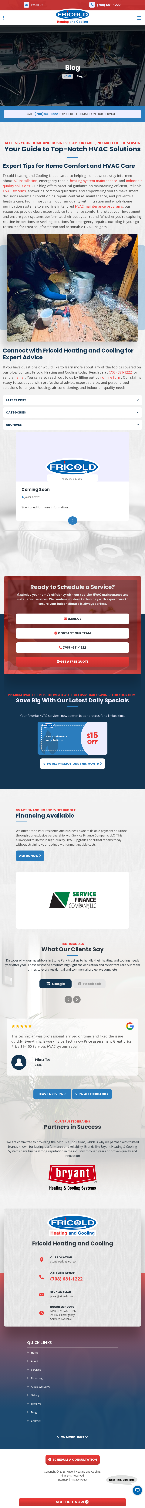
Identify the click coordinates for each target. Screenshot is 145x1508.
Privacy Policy (79, 1479)
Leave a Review (51, 1094)
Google (58, 983)
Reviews (36, 1404)
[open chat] (137, 1490)
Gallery (35, 1395)
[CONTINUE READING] (72, 520)
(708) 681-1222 (108, 4)
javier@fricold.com (61, 1296)
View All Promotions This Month (71, 763)
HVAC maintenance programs (99, 206)
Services (36, 1369)
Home (35, 1352)
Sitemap (63, 1479)
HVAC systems (14, 191)
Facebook (92, 983)
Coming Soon (36, 490)
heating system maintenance (93, 180)
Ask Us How (29, 856)
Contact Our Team (74, 633)
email (20, 377)
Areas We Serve (40, 1386)
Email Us (37, 5)
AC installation (25, 180)
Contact (36, 1421)
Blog (34, 1412)
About (34, 1361)
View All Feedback (91, 1094)
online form (111, 377)
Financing (36, 1378)
